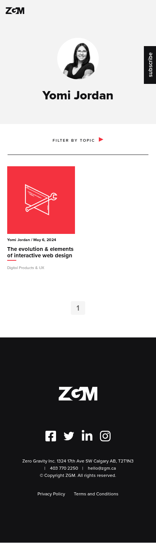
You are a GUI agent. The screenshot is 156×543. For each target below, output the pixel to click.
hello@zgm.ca (102, 468)
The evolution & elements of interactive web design (40, 253)
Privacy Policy (51, 493)
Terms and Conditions (96, 493)
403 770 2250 (64, 468)
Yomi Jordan (18, 240)
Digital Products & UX (25, 267)
